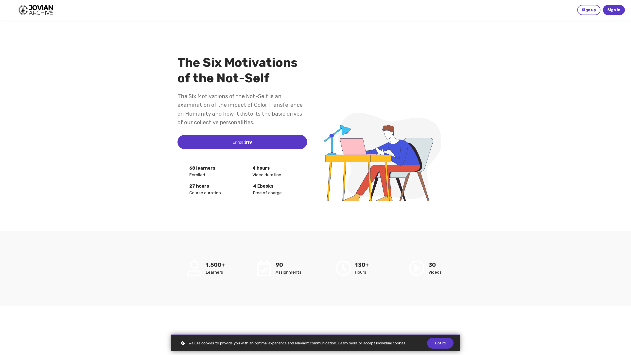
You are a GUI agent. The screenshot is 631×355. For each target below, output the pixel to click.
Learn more (347, 343)
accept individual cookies (384, 343)
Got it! (440, 343)
